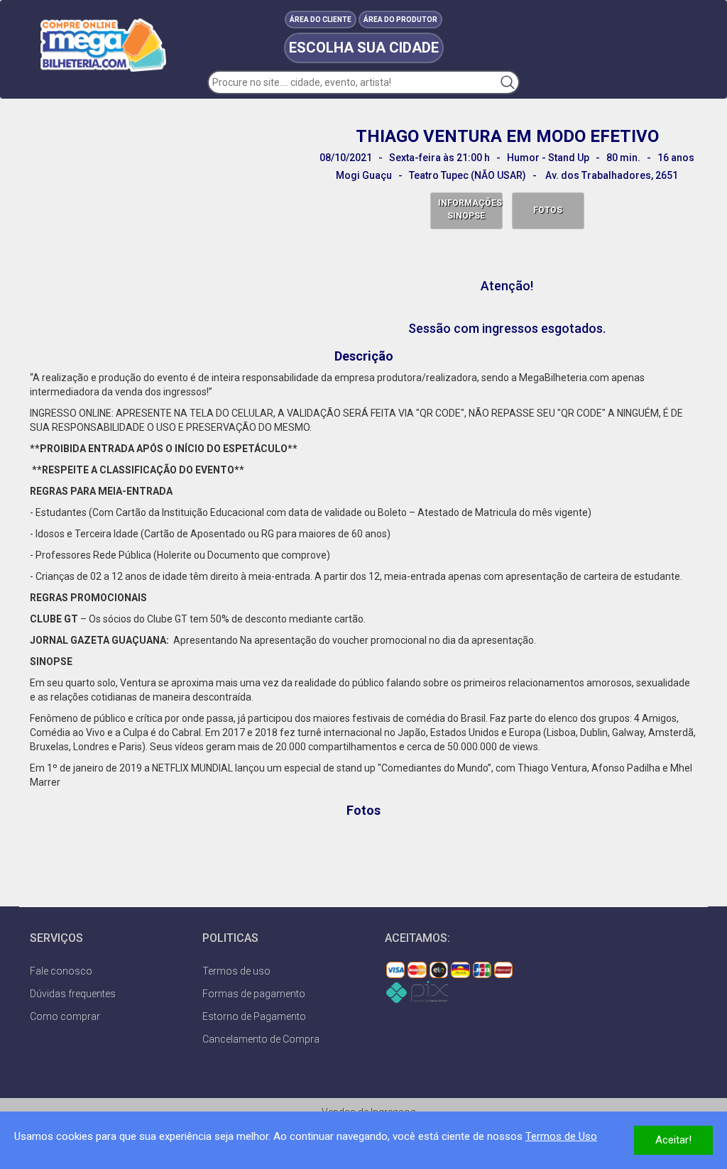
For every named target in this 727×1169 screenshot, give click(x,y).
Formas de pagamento (253, 993)
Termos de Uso (561, 1136)
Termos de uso (236, 971)
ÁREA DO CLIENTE (320, 19)
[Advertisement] (363, 857)
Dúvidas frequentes (73, 993)
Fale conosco (61, 971)
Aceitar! (673, 1140)
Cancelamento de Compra (260, 1039)
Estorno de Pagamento (254, 1016)
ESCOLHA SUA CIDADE (364, 47)
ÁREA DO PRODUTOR (400, 19)
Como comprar (65, 1016)
